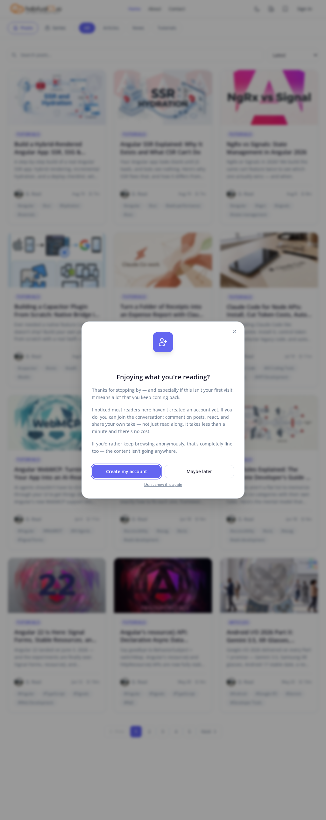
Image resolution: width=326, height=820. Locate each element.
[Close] (234, 331)
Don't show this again (163, 484)
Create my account (126, 471)
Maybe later (199, 471)
